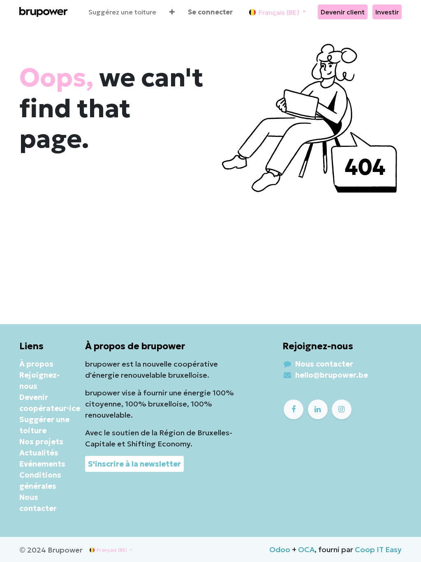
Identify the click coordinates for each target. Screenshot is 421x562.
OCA (306, 549)
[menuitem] (122, 11)
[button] (172, 11)
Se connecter (210, 12)
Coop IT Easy (378, 549)
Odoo (279, 549)
